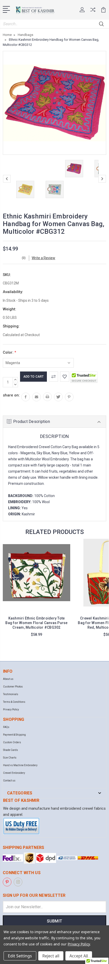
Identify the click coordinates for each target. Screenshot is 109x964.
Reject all (50, 956)
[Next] (102, 179)
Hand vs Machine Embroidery (20, 765)
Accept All (78, 956)
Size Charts (9, 757)
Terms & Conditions (14, 701)
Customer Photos (13, 686)
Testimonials (10, 694)
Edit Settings (20, 956)
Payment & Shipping (14, 734)
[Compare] (93, 11)
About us (8, 679)
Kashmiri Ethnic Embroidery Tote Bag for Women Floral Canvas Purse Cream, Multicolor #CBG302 (36, 622)
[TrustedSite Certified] (84, 377)
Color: (9, 352)
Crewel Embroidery (14, 773)
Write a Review (43, 258)
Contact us (9, 780)
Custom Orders (12, 742)
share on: (11, 395)
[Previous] (7, 179)
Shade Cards (10, 750)
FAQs (6, 727)
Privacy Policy (11, 709)
